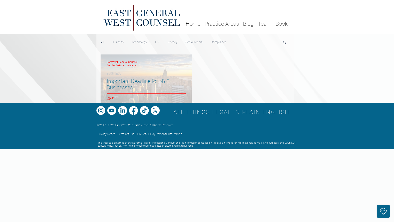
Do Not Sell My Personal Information (159, 134)
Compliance (219, 42)
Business (118, 42)
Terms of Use (126, 134)
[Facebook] (133, 110)
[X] (155, 110)
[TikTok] (144, 110)
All (102, 42)
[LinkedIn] (122, 110)
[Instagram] (100, 110)
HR (157, 42)
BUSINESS (114, 73)
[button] (284, 42)
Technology (139, 42)
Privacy (172, 42)
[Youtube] (111, 110)
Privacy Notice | (107, 134)
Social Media (194, 42)
